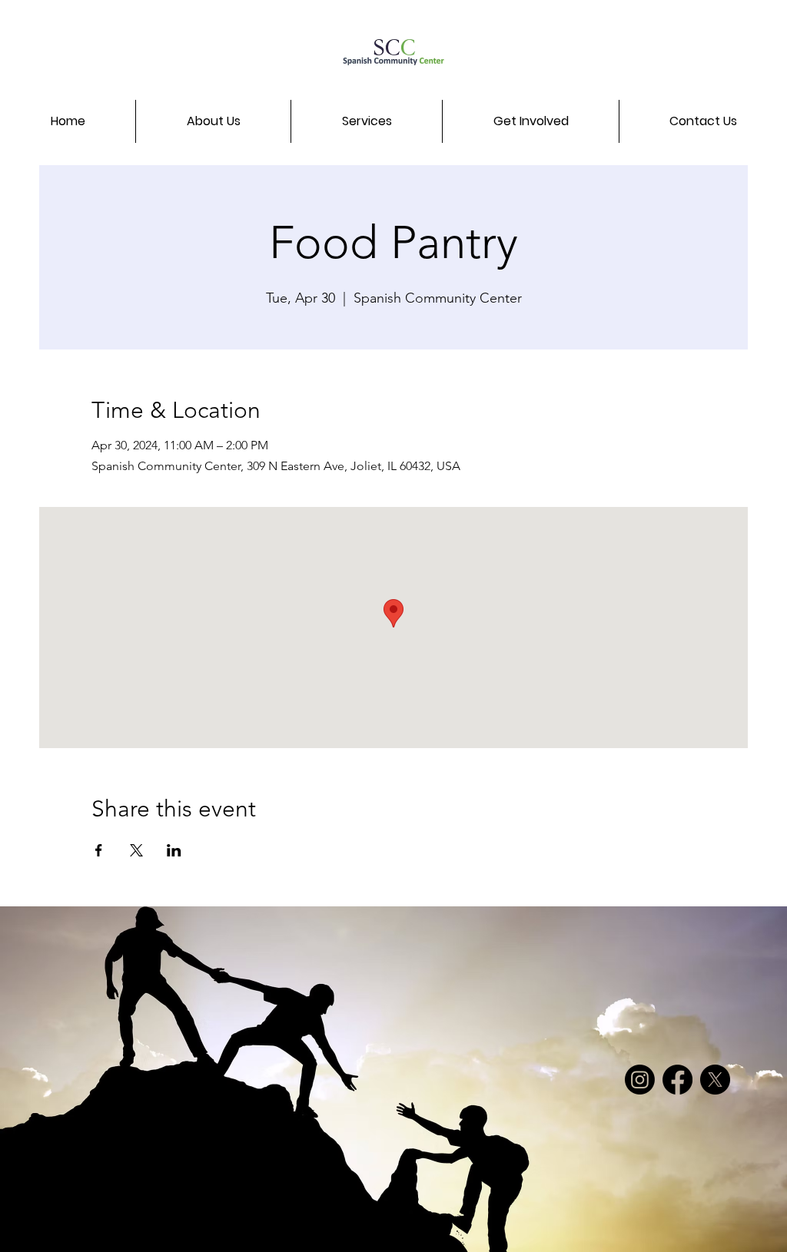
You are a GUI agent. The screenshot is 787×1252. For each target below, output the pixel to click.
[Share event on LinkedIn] (174, 850)
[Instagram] (640, 1080)
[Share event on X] (136, 850)
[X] (715, 1080)
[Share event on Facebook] (98, 850)
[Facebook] (677, 1080)
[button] (213, 121)
